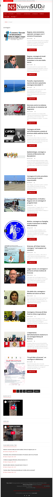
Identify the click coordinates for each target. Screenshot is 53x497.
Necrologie (13, 16)
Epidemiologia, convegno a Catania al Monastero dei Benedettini (36, 154)
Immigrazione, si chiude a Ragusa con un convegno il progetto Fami (36, 201)
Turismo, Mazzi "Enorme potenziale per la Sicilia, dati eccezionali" (19, 470)
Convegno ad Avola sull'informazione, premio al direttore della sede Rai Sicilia (37, 131)
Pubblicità (42, 13)
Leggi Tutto (32, 49)
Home (5, 13)
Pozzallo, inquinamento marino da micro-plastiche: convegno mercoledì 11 (36, 83)
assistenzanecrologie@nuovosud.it (42, 487)
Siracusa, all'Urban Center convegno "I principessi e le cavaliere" (36, 248)
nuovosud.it (34, 493)
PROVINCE (18, 13)
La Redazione (35, 13)
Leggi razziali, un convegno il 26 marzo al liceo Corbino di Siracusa (37, 271)
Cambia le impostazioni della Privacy (20, 490)
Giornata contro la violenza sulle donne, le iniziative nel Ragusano (37, 107)
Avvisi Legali (6, 16)
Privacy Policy (31, 490)
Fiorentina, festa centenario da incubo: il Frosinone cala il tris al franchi (20, 454)
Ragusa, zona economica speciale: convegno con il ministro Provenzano (35, 34)
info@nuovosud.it (45, 484)
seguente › (29, 391)
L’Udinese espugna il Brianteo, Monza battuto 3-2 (15, 459)
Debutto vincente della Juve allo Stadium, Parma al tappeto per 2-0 (19, 449)
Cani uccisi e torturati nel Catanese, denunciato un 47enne (14, 0)
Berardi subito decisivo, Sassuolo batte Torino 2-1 (15, 465)
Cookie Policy (37, 490)
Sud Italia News (27, 13)
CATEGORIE (11, 13)
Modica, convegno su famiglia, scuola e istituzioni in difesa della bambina (37, 223)
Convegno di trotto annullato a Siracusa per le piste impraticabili (37, 178)
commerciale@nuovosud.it (37, 486)
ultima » (37, 391)
